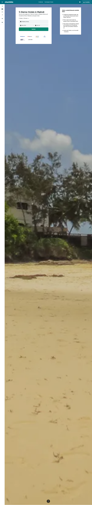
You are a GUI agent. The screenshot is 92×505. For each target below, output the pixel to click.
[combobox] (24, 18)
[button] (2, 2)
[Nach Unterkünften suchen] (2, 9)
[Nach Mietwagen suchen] (2, 12)
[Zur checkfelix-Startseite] (9, 2)
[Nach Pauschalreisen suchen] (2, 14)
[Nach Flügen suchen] (2, 6)
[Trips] (2, 18)
